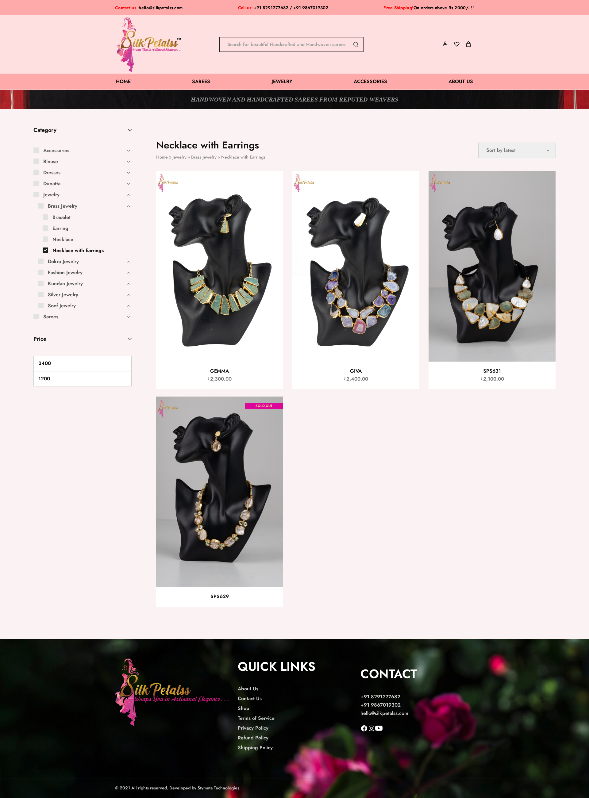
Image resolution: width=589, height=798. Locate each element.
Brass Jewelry (204, 157)
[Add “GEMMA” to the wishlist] (273, 183)
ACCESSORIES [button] (370, 81)
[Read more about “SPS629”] (272, 424)
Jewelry (179, 157)
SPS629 (219, 596)
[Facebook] (364, 730)
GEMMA (219, 370)
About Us (248, 688)
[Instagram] (371, 730)
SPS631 (492, 370)
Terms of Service (256, 718)
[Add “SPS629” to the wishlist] (273, 409)
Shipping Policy (255, 747)
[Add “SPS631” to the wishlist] (545, 183)
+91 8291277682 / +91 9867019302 (283, 8)
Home (162, 157)
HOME (123, 81)
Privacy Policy (253, 727)
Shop (243, 708)
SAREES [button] (201, 81)
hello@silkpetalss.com (161, 8)
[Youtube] (379, 730)
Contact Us (250, 698)
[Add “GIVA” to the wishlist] (409, 183)
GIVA (356, 370)
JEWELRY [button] (281, 81)
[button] (272, 199)
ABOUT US (460, 81)
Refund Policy (253, 737)
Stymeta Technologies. (219, 788)
